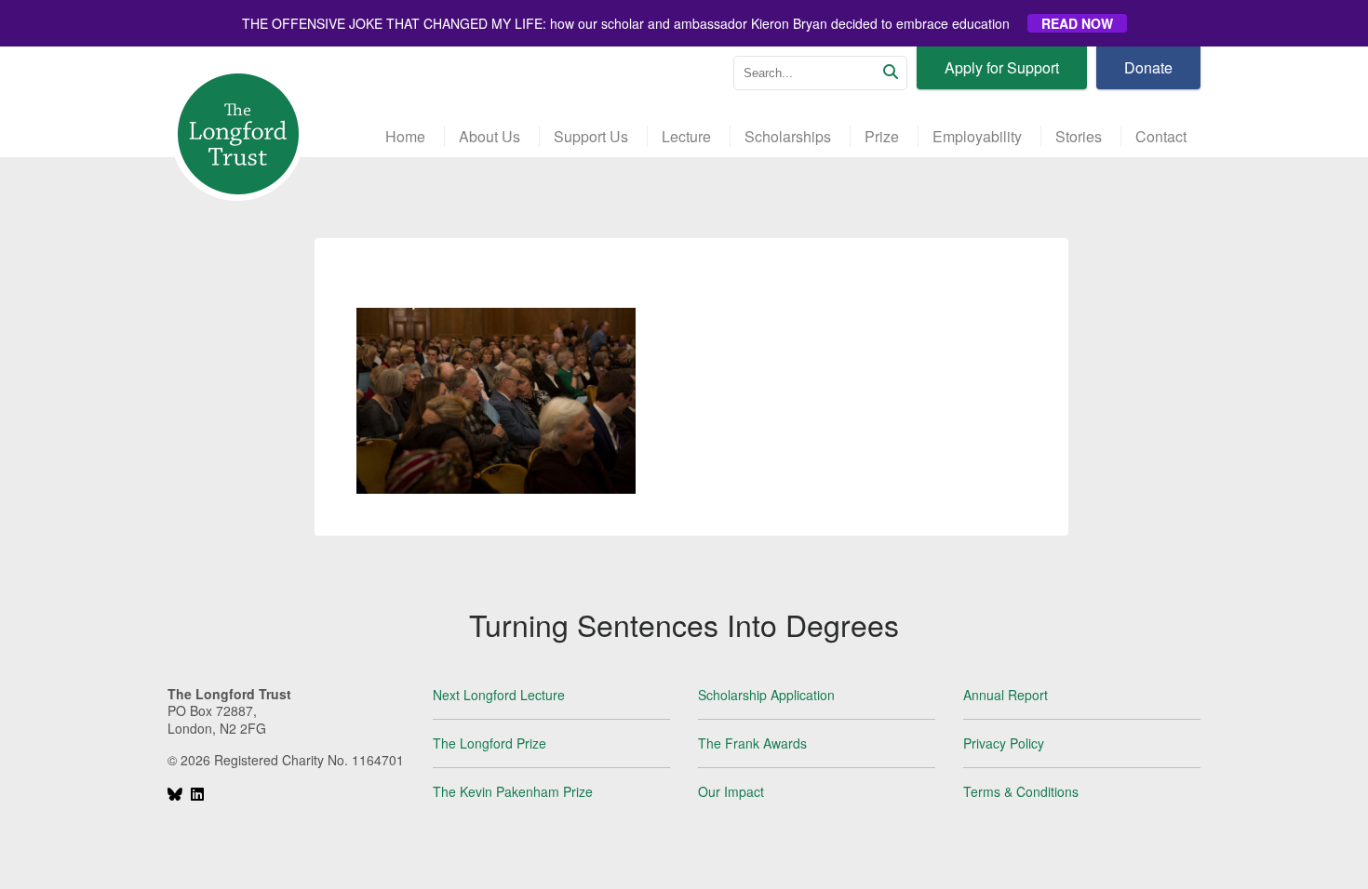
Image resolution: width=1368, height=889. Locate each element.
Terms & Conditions (1021, 791)
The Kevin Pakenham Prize (513, 791)
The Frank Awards (752, 743)
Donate (1148, 67)
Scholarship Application (766, 694)
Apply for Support (1002, 67)
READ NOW (1077, 23)
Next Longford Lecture (499, 694)
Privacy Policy (1003, 743)
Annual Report (1005, 694)
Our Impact (731, 791)
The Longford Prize (489, 743)
